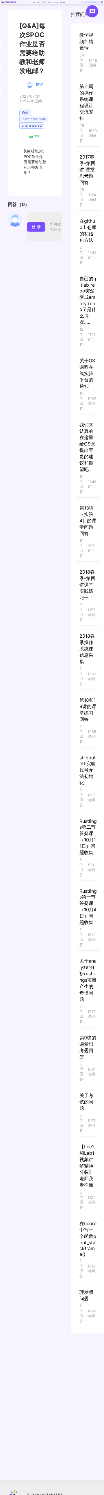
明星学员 (44, 2)
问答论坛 (62, 2)
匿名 (40, 84)
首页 (34, 2)
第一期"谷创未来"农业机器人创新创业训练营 (90, 2)
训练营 (38, 2)
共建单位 (50, 2)
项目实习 (56, 2)
